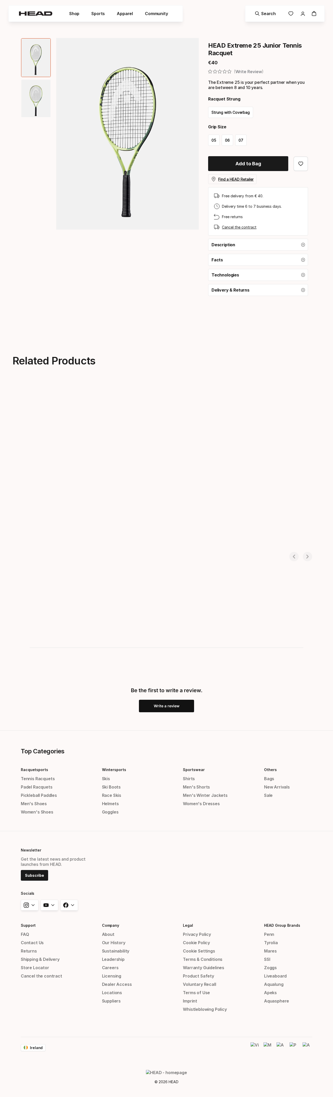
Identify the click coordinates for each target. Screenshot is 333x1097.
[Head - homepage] (35, 13)
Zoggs (270, 967)
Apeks (270, 992)
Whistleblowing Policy (205, 1009)
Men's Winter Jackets (205, 795)
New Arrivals (277, 787)
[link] (290, 13)
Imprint (190, 1001)
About (108, 934)
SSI (267, 959)
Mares (270, 951)
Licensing (111, 976)
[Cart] (314, 13)
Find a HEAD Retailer (236, 179)
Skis (106, 778)
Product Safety (198, 976)
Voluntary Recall (199, 984)
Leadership (113, 959)
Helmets (110, 803)
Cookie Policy (196, 942)
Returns (29, 951)
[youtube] (49, 905)
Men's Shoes (34, 803)
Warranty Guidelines (203, 967)
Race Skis (111, 795)
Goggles (110, 812)
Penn (269, 934)
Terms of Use (196, 992)
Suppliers (111, 1001)
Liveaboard (275, 976)
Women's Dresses (201, 803)
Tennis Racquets (38, 778)
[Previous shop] (294, 556)
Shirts (189, 778)
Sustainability (116, 951)
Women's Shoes (37, 812)
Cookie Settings (199, 951)
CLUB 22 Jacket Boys (27, 533)
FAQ (25, 934)
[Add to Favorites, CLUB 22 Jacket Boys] (96, 397)
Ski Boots (111, 787)
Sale (268, 795)
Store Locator (35, 967)
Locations (112, 992)
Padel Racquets (37, 787)
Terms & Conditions (202, 959)
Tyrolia (271, 942)
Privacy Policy (197, 934)
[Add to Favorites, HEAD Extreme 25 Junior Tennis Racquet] (300, 163)
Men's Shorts (196, 787)
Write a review (167, 706)
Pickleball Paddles (39, 795)
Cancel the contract (239, 227)
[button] (258, 244)
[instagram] (30, 905)
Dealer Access (117, 984)
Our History (113, 942)
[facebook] (69, 905)
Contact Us (32, 942)
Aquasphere (276, 1001)
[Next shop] (307, 556)
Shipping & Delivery (40, 959)
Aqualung (274, 984)
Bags (269, 778)
